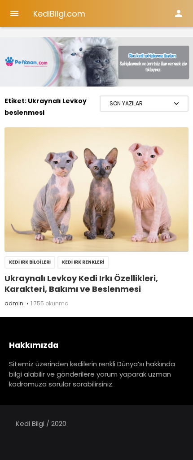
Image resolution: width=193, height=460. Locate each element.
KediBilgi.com (59, 13)
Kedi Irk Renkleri (83, 262)
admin (13, 303)
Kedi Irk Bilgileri (30, 262)
